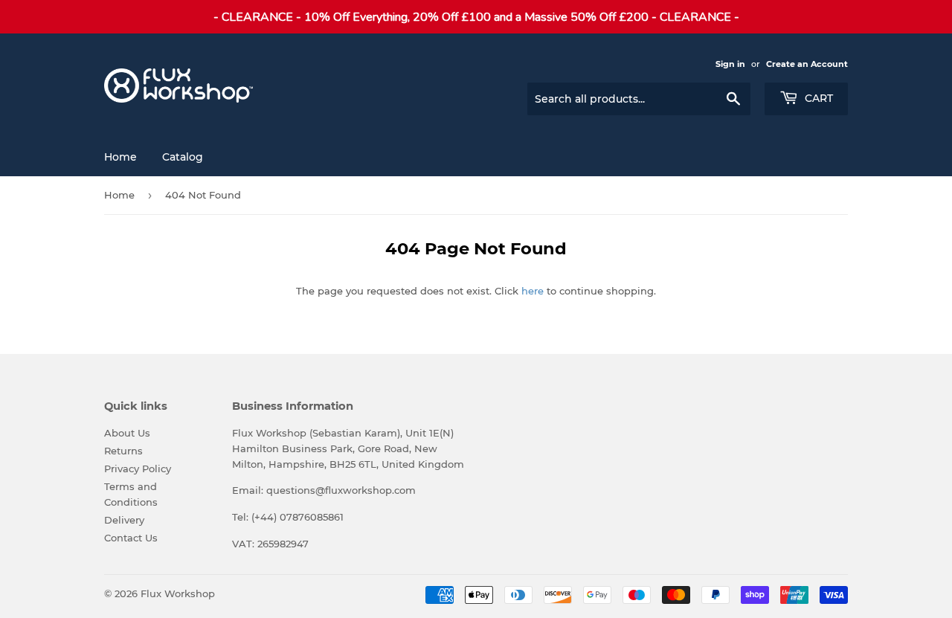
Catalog (182, 157)
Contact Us (131, 538)
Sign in (730, 64)
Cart (817, 98)
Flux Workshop (178, 593)
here (532, 291)
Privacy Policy (137, 468)
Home (120, 157)
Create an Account (807, 64)
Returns (123, 451)
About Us (127, 433)
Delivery (124, 520)
